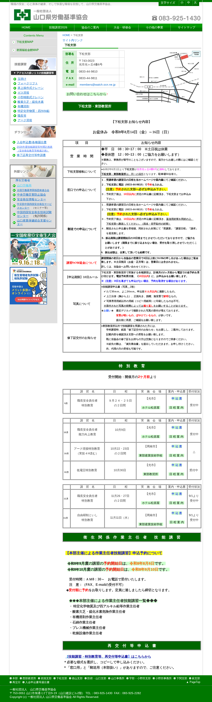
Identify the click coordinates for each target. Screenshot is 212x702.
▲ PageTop (193, 682)
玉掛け (22, 78)
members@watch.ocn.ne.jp (98, 84)
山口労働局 (24, 185)
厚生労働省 (23, 180)
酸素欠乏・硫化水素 (31, 101)
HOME (66, 35)
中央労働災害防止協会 (31, 194)
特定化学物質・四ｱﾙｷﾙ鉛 (33, 111)
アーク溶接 (25, 120)
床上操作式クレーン (31, 88)
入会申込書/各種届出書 (32, 142)
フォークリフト (28, 83)
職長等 (22, 115)
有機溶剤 (23, 106)
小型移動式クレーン (31, 97)
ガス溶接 (23, 92)
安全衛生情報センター (31, 199)
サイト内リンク (73, 40)
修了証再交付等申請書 (31, 155)
